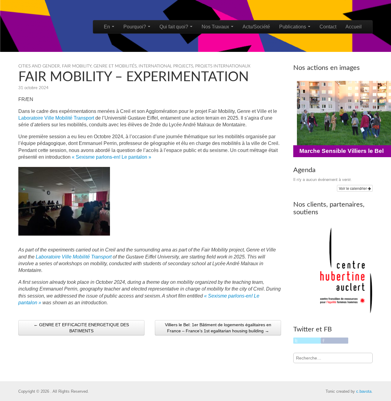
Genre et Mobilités (115, 66)
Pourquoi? (135, 26)
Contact (328, 26)
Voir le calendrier (353, 188)
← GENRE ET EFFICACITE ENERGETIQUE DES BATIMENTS (81, 327)
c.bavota (363, 391)
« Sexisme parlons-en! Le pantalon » (111, 157)
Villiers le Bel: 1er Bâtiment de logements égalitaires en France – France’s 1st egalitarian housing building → (218, 327)
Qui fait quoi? (174, 26)
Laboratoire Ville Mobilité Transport (56, 118)
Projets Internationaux (222, 66)
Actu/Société (256, 26)
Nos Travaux (216, 26)
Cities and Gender (39, 66)
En (107, 26)
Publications (293, 26)
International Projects (166, 66)
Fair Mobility (76, 66)
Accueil (353, 26)
